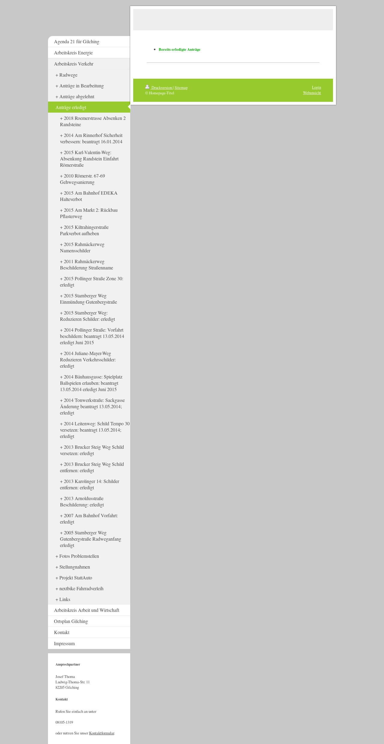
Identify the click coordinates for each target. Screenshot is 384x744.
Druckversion (162, 87)
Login (316, 87)
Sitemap (181, 87)
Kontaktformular (101, 733)
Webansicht (312, 92)
